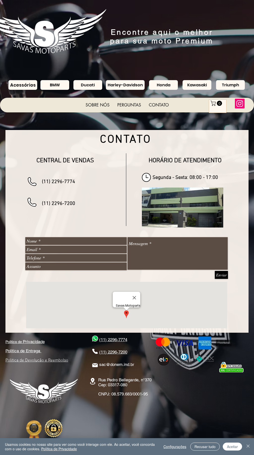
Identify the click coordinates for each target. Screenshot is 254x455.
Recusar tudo (205, 446)
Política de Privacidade (59, 448)
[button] (217, 103)
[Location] (92, 381)
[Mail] (95, 365)
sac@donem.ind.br (116, 364)
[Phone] (95, 351)
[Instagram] (240, 103)
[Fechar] (248, 446)
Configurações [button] (174, 446)
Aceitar (232, 446)
